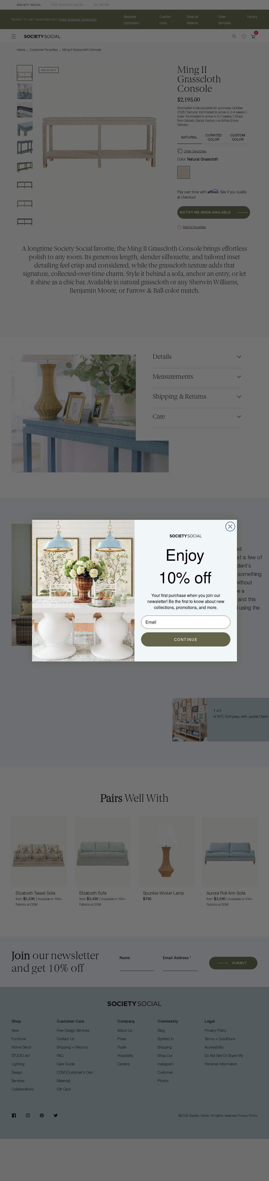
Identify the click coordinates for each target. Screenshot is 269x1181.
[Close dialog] (230, 526)
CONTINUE (186, 639)
